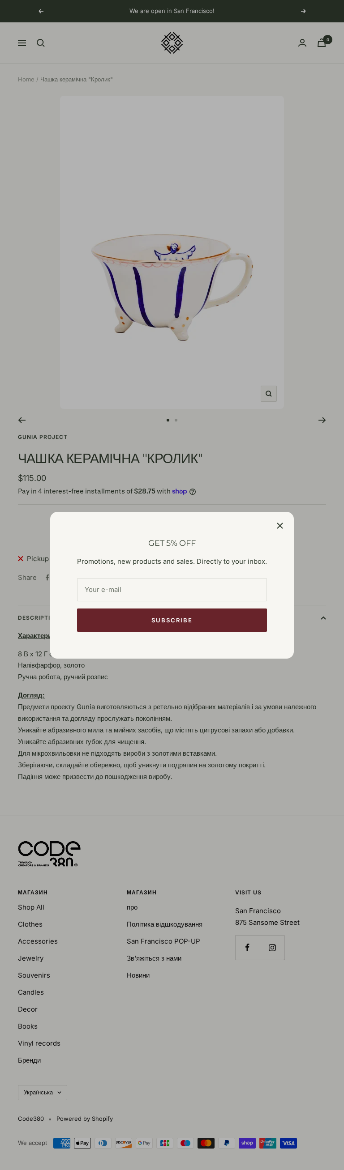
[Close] (280, 526)
